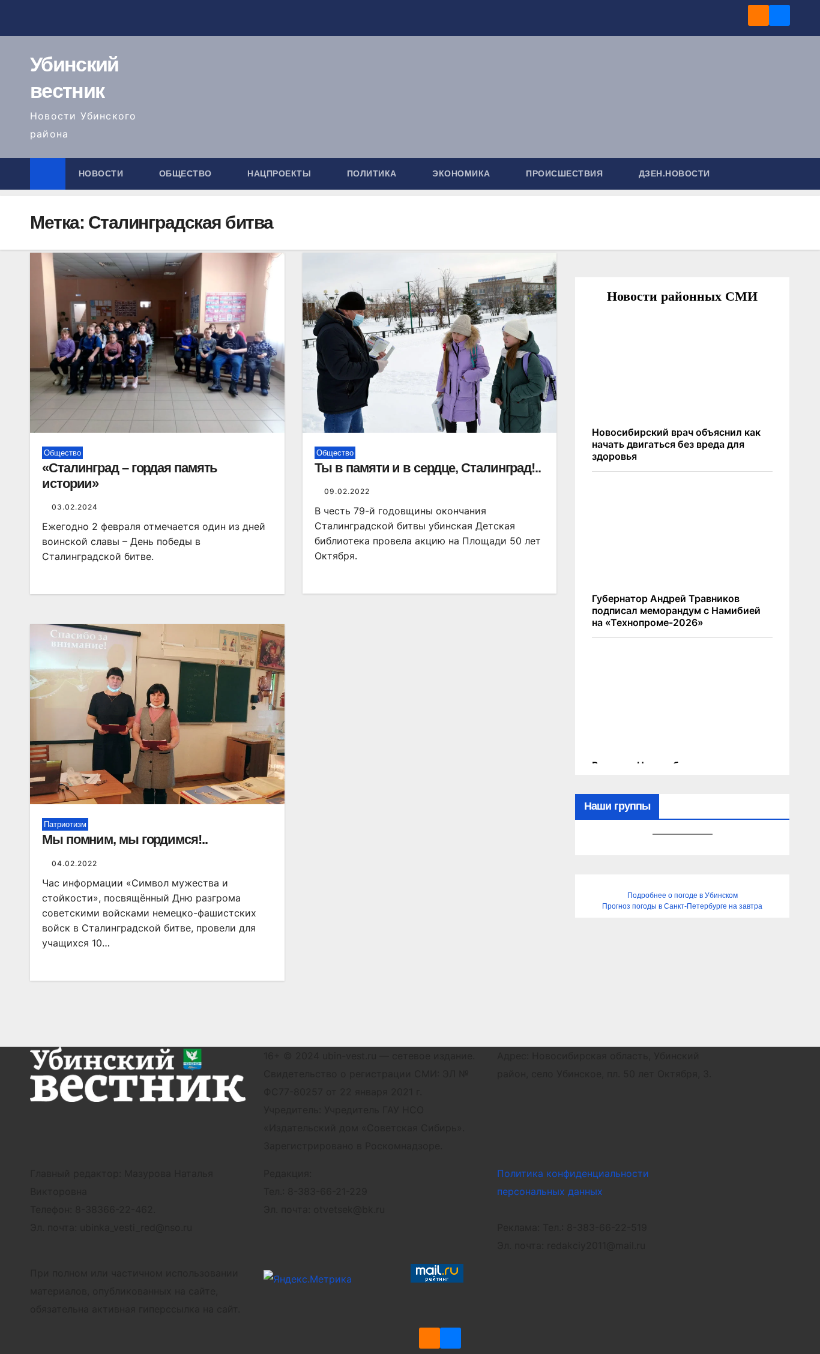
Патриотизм (65, 824)
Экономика (462, 173)
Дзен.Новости (674, 173)
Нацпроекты (280, 173)
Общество (187, 173)
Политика (373, 173)
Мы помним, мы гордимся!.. (125, 839)
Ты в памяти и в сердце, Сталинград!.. (428, 467)
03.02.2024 (75, 506)
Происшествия (566, 173)
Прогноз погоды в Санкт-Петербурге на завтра (682, 906)
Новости (102, 173)
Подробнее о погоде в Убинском (682, 895)
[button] (781, 173)
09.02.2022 (347, 491)
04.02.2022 (74, 863)
